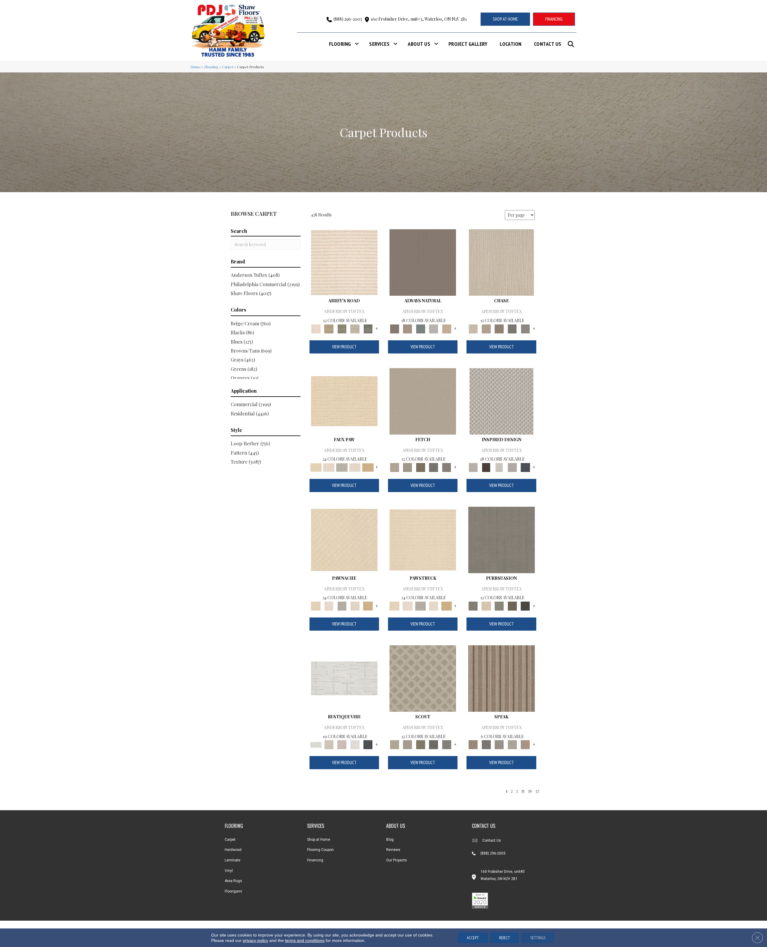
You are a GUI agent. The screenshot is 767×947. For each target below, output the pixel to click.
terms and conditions (304, 940)
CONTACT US (483, 825)
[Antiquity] (344, 400)
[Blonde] (486, 605)
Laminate (232, 860)
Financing (315, 860)
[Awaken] (328, 743)
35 (523, 790)
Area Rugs (233, 881)
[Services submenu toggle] (395, 44)
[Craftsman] (512, 605)
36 (530, 790)
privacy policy (255, 940)
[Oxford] (512, 743)
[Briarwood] (486, 328)
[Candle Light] (499, 466)
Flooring (340, 43)
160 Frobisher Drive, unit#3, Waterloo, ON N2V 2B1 (419, 19)
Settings (538, 937)
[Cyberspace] (525, 605)
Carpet (227, 66)
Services (379, 43)
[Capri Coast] (355, 466)
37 (537, 790)
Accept (473, 937)
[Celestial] (368, 743)
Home (196, 66)
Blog (390, 839)
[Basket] (407, 328)
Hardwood (233, 850)
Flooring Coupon (320, 850)
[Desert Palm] (499, 328)
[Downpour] (512, 328)
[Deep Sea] (525, 466)
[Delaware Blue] (368, 328)
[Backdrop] (501, 539)
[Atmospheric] (344, 677)
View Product (344, 347)
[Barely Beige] (328, 466)
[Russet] (525, 743)
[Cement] (499, 605)
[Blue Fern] (420, 328)
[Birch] (501, 262)
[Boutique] (446, 328)
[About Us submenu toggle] (436, 44)
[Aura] (344, 262)
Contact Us (547, 43)
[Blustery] (433, 328)
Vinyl (229, 871)
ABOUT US (395, 825)
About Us (419, 43)
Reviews (393, 850)
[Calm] (342, 466)
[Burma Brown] (486, 466)
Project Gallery (468, 43)
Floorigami (233, 891)
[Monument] (525, 328)
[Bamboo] (328, 328)
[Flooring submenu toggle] (357, 44)
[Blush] (342, 743)
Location (511, 43)
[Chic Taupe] (355, 328)
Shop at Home (318, 839)
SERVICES (315, 825)
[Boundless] (342, 328)
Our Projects (396, 860)
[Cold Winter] (512, 466)
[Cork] (368, 466)
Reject (504, 937)
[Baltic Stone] (501, 400)
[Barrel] (422, 262)
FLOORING (234, 825)
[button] (572, 44)
